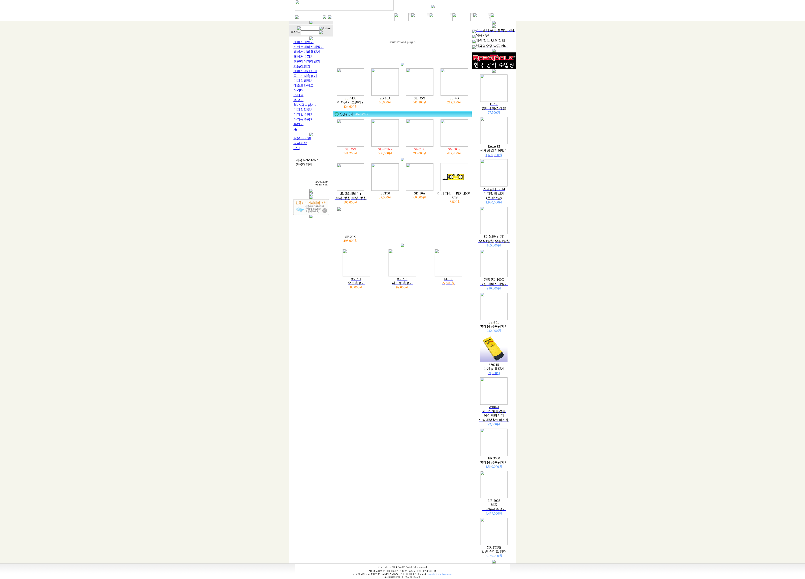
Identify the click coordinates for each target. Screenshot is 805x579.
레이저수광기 (303, 56)
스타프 (298, 95)
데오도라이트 (303, 85)
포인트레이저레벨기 (308, 47)
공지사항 (300, 143)
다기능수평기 (303, 119)
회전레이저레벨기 (306, 61)
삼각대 (298, 90)
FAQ (296, 148)
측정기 (298, 100)
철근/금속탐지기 (305, 105)
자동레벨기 (301, 66)
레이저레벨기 (303, 42)
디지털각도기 (303, 109)
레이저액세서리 (305, 71)
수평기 (298, 124)
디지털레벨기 (303, 80)
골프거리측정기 (305, 76)
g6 (295, 129)
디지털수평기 (303, 114)
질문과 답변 (302, 138)
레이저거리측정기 (306, 51)
